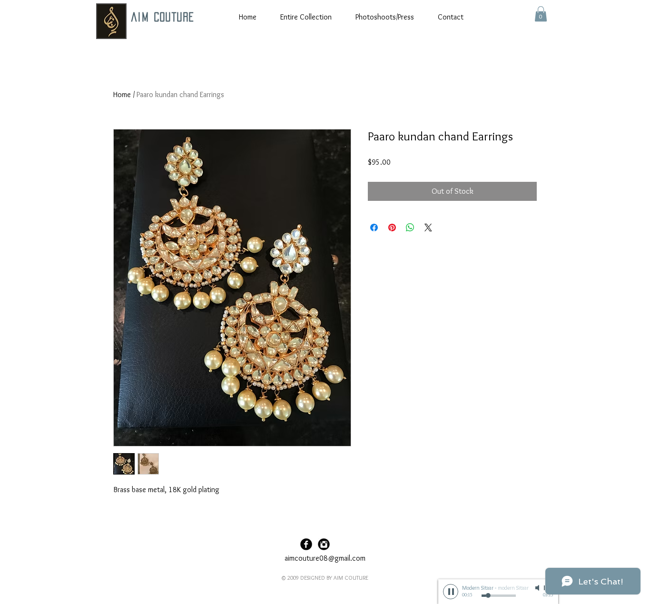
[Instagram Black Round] (324, 544)
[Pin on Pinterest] (392, 227)
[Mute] (538, 588)
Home (122, 94)
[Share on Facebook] (374, 227)
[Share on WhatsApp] (410, 227)
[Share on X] (428, 227)
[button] (540, 13)
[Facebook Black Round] (306, 544)
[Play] (450, 591)
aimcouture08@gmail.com (325, 558)
